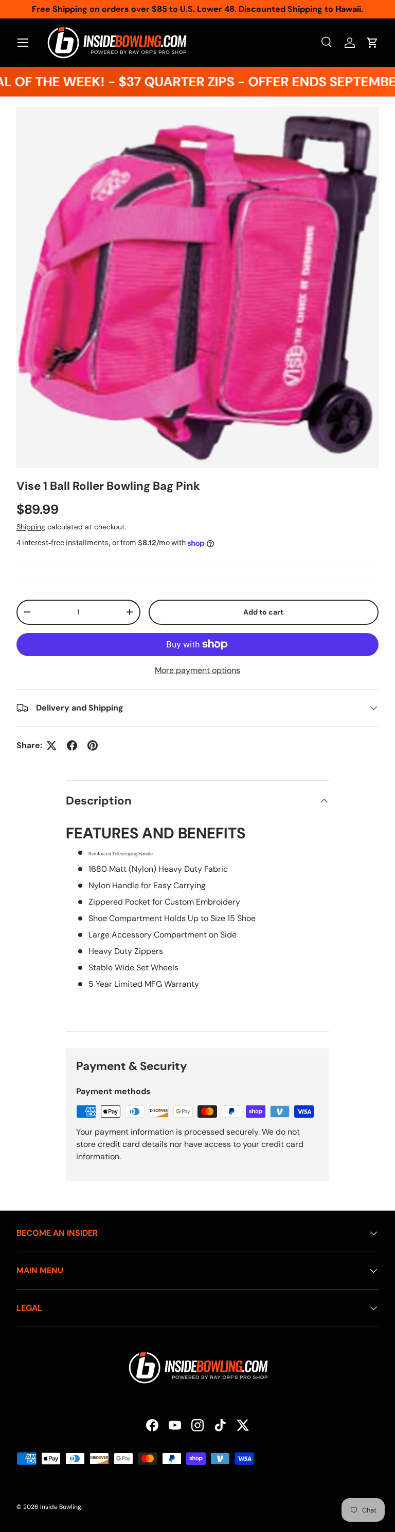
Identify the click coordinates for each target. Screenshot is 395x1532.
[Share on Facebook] (72, 745)
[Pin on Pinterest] (92, 745)
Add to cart (263, 612)
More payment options (197, 670)
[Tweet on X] (51, 745)
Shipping (30, 526)
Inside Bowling (60, 1507)
